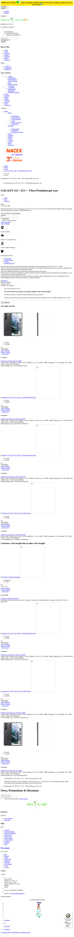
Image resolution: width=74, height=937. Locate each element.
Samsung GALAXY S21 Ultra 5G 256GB (13, 476)
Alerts (6, 865)
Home (6, 50)
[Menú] (71, 913)
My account (5, 848)
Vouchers (7, 862)
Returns (6, 856)
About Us (7, 830)
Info (5, 854)
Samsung (7, 53)
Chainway (7, 60)
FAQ (5, 844)
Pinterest (6, 201)
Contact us (7, 841)
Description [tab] (7, 258)
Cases (9, 82)
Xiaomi (6, 55)
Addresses (7, 861)
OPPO (6, 58)
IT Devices (7, 105)
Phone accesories (13, 84)
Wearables (9, 87)
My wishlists (8, 864)
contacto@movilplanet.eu (17, 893)
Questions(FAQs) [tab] (9, 263)
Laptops (6, 102)
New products (8, 818)
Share (6, 198)
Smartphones (11, 78)
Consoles (7, 100)
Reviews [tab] (6, 262)
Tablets (6, 99)
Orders (6, 857)
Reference (4, 282)
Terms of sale (8, 835)
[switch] (68, 926)
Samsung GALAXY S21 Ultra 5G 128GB (13, 419)
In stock (3, 284)
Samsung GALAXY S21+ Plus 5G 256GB (13, 534)
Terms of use (8, 836)
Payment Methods (9, 831)
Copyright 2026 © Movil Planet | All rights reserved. (16, 932)
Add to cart (4, 218)
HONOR (7, 57)
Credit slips (7, 859)
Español (6, 11)
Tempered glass (12, 79)
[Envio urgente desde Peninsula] (14, 163)
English (6, 13)
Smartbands (11, 91)
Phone (8, 76)
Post (5, 199)
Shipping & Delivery (10, 833)
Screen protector (12, 81)
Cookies (6, 867)
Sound (6, 94)
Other (6, 103)
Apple (6, 52)
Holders (6, 97)
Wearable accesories (13, 92)
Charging (7, 95)
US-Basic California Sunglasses (10, 598)
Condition (4, 285)
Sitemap (6, 843)
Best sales (7, 820)
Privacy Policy (23, 799)
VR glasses (11, 86)
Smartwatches (12, 89)
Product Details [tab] (8, 260)
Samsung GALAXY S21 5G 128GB (11, 361)
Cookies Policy (8, 839)
